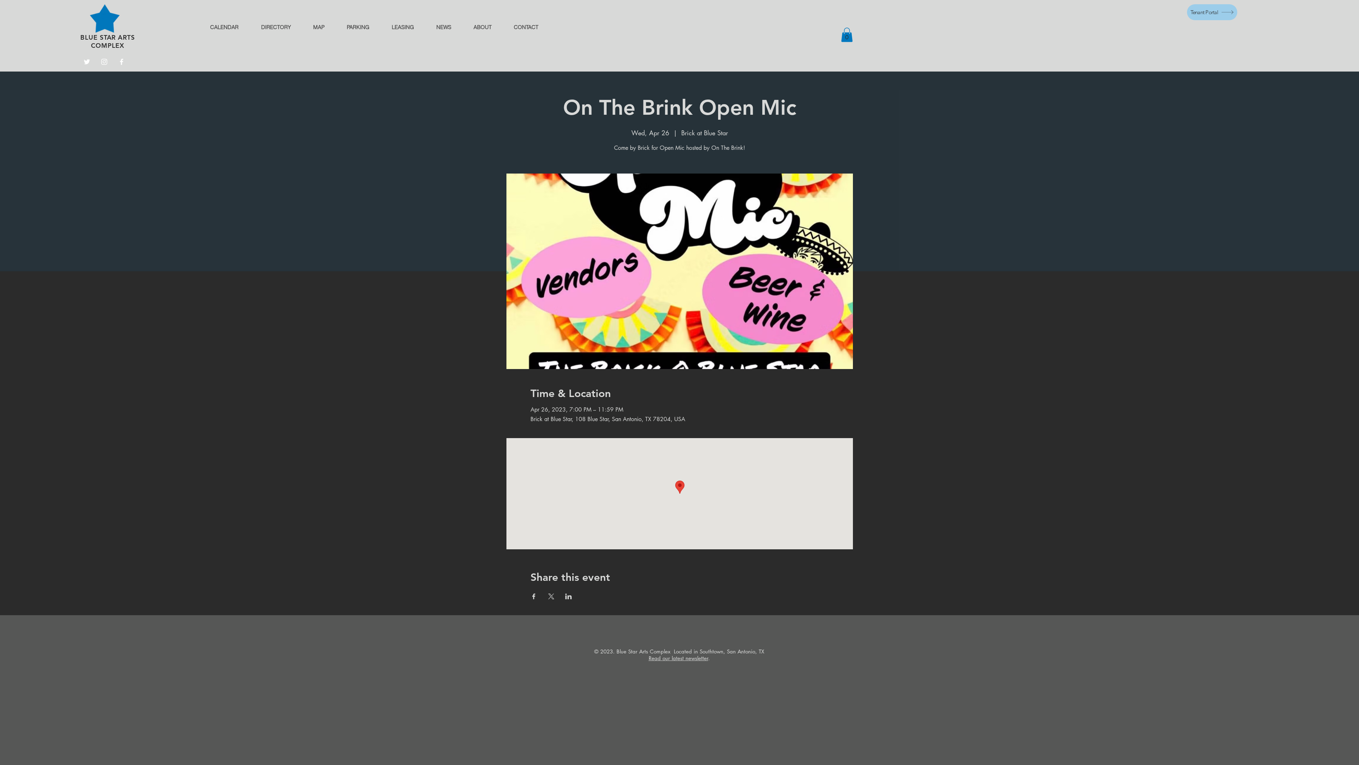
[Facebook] (121, 62)
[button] (847, 35)
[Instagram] (104, 62)
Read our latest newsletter (678, 658)
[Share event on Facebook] (534, 596)
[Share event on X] (551, 596)
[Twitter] (87, 62)
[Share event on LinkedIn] (568, 596)
